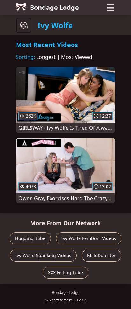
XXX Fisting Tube (65, 272)
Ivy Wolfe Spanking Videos (43, 255)
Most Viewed (76, 56)
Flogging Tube (30, 238)
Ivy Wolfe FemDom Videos (88, 238)
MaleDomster (101, 255)
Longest (46, 56)
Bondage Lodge (54, 7)
